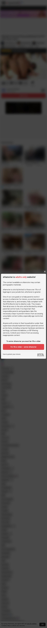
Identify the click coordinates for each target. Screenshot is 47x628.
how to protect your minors (11, 354)
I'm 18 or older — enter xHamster (23, 347)
